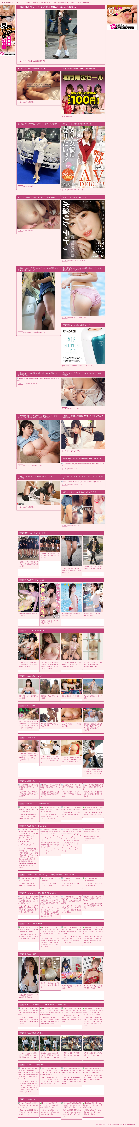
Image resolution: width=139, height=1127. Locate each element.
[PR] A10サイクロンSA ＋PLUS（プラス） (78, 325)
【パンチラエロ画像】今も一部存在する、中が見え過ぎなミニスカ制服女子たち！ (50, 1112)
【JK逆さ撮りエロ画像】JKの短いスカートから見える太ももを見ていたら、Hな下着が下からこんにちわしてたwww (93, 1021)
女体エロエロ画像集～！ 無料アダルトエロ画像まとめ (45, 1004)
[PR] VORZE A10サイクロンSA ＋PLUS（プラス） (78, 365)
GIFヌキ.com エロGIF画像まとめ (37, 803)
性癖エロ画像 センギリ (34, 676)
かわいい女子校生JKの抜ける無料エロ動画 (40, 893)
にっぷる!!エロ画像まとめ (34, 1065)
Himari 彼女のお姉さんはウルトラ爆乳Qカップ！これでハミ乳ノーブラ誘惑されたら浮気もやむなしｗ (38, 416)
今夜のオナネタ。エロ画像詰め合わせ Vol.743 (79, 492)
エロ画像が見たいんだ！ (31, 383)
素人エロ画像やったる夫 (34, 1033)
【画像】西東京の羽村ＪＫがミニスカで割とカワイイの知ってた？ (50, 555)
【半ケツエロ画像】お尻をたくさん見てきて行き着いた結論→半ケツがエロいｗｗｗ (71, 759)
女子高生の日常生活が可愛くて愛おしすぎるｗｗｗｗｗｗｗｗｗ (71, 1055)
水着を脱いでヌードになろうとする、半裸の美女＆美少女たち (71, 794)
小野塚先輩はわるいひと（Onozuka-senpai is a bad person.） (92, 839)
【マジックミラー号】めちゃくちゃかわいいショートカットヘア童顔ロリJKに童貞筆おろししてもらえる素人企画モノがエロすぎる (50, 912)
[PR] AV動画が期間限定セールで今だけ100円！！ (80, 68)
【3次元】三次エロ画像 (33, 923)
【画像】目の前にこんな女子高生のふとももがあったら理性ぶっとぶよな (71, 570)
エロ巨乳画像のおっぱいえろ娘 (64, 2)
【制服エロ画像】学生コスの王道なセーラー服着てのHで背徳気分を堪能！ (93, 1112)
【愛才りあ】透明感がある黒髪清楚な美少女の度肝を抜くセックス (50, 794)
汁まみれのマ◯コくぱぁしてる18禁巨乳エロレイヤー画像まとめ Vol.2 (28, 664)
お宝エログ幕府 (28, 186)
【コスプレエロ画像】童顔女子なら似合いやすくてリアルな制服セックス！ (28, 1112)
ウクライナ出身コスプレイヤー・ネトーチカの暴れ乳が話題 (50, 985)
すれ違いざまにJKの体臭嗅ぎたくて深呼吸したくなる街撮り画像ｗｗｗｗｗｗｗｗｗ (28, 1055)
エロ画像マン (30, 737)
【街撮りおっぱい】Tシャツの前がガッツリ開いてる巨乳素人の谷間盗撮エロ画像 (28, 936)
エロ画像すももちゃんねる (76, 190)
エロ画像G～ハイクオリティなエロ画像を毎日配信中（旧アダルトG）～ (51, 875)
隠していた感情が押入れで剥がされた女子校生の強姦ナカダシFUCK (93, 906)
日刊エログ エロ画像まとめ (77, 317)
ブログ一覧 (26, 2)
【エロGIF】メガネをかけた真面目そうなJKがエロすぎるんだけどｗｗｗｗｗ (28, 816)
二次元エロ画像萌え (84, 2)
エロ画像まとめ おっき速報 (35, 826)
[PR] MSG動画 (67, 116)
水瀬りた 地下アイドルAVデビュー (75, 197)
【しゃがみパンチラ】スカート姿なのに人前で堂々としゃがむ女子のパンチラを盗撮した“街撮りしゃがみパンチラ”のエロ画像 (50, 942)
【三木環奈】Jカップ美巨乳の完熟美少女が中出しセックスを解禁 (28, 794)
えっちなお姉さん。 (29, 102)
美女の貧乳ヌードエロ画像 (70, 696)
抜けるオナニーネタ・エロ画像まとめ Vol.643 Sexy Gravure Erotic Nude (93, 664)
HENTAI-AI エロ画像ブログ (42, 2)
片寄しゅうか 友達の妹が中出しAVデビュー (78, 124)
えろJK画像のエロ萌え (11, 3)
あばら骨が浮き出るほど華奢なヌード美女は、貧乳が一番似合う (93, 794)
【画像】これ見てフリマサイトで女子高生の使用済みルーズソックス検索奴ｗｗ (47, 7)
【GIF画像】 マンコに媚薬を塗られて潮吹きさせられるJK (71, 814)
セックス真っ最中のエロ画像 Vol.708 (31, 68)
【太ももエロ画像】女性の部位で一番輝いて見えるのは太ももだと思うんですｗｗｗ (93, 771)
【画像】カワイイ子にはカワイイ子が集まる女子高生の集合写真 (28, 564)
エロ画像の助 (30, 1099)
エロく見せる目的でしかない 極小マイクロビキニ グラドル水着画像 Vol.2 (71, 664)
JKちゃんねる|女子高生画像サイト (34, 61)
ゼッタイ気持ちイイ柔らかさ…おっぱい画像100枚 (36, 197)
